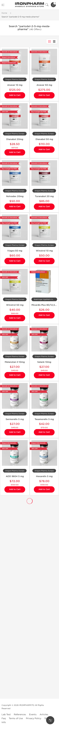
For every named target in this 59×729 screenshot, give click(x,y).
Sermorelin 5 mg (15, 419)
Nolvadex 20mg (14, 196)
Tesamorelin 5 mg (44, 419)
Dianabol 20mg (14, 139)
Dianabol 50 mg (44, 139)
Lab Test (6, 714)
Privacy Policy (33, 718)
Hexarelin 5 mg (44, 476)
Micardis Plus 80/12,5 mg (45, 305)
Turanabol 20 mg (44, 196)
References (20, 714)
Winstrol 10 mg (44, 250)
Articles (44, 714)
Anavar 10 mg (14, 85)
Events (33, 714)
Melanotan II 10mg (15, 362)
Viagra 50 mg (14, 250)
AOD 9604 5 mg (15, 476)
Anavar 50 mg (44, 85)
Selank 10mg (44, 362)
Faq (4, 718)
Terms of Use (16, 718)
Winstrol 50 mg (14, 305)
